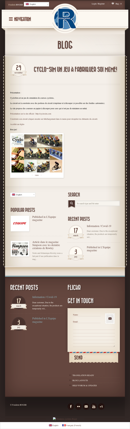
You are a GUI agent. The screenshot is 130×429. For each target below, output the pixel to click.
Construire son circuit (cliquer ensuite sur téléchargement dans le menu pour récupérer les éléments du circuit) (54, 118)
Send (78, 357)
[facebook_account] (71, 406)
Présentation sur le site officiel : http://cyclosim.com (30, 113)
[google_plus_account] (101, 406)
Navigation (22, 19)
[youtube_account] (93, 406)
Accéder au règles (17, 124)
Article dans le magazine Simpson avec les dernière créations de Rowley (46, 245)
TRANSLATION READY (83, 375)
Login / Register (98, 3)
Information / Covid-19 (99, 225)
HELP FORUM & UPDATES (84, 385)
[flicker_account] (78, 406)
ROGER (19, 4)
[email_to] (86, 406)
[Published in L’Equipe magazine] (20, 223)
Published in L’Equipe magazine (44, 218)
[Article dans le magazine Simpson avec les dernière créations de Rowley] (20, 249)
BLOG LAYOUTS (80, 380)
